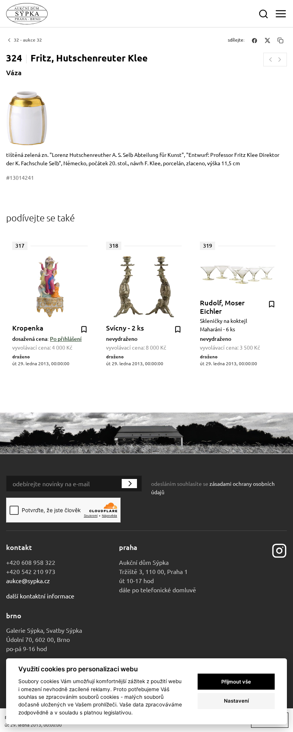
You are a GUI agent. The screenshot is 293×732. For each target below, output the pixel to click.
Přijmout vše (236, 682)
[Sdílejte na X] (267, 40)
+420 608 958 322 (30, 562)
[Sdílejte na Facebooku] (254, 40)
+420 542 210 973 (30, 571)
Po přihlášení (66, 338)
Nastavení (236, 701)
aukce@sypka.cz (28, 580)
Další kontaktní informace (40, 596)
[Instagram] (279, 549)
